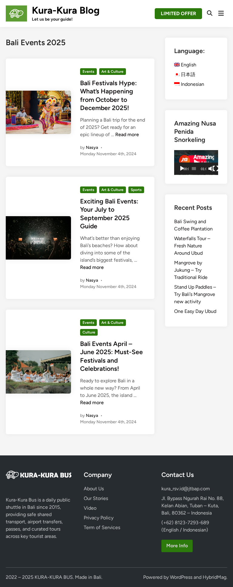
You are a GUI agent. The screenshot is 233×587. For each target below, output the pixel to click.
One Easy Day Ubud (195, 311)
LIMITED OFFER (178, 13)
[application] (196, 162)
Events (88, 71)
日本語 (187, 74)
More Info (177, 545)
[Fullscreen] (216, 169)
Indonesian (192, 84)
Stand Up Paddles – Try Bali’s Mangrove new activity (195, 294)
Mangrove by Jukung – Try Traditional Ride (191, 270)
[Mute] (211, 169)
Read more (127, 134)
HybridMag (214, 577)
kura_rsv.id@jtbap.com (185, 488)
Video (90, 508)
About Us (94, 488)
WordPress (181, 577)
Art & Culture (112, 71)
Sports (136, 190)
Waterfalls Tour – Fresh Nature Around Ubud (192, 246)
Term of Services (102, 527)
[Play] (182, 169)
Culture (89, 332)
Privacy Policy (98, 518)
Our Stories (96, 498)
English (188, 65)
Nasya (92, 147)
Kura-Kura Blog (66, 10)
